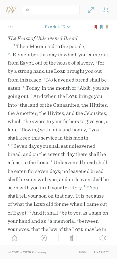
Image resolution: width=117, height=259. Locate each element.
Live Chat (101, 252)
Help (82, 252)
